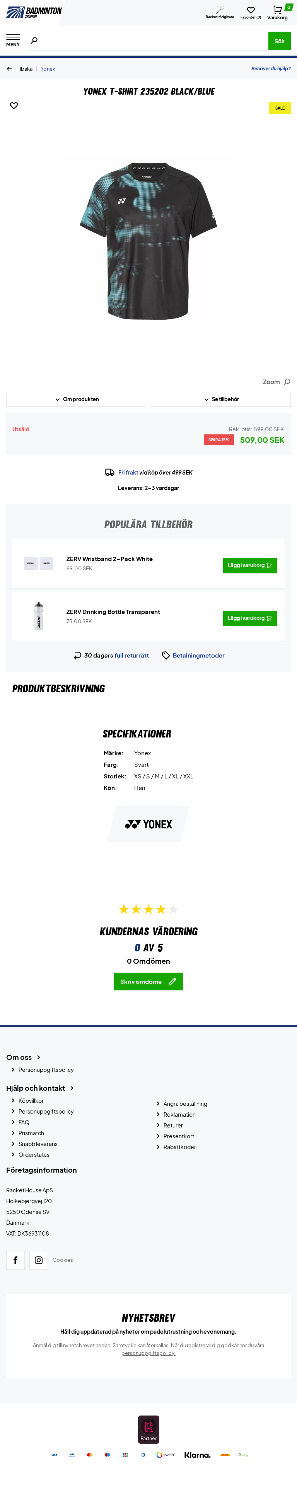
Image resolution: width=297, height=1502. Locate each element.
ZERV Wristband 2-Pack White (110, 558)
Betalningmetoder (199, 655)
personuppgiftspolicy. (148, 1353)
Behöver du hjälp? (271, 68)
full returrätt (131, 655)
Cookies (63, 1260)
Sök (280, 40)
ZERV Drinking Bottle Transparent (113, 611)
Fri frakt (128, 472)
